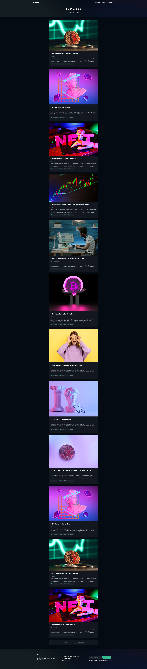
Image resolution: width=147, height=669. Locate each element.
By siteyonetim (55, 63)
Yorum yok (71, 63)
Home (89, 666)
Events (52, 368)
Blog (105, 666)
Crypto (52, 109)
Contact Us (109, 666)
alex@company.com (66, 660)
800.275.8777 (68, 658)
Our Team (98, 666)
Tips (52, 207)
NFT (52, 161)
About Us (93, 666)
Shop (102, 666)
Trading (53, 56)
